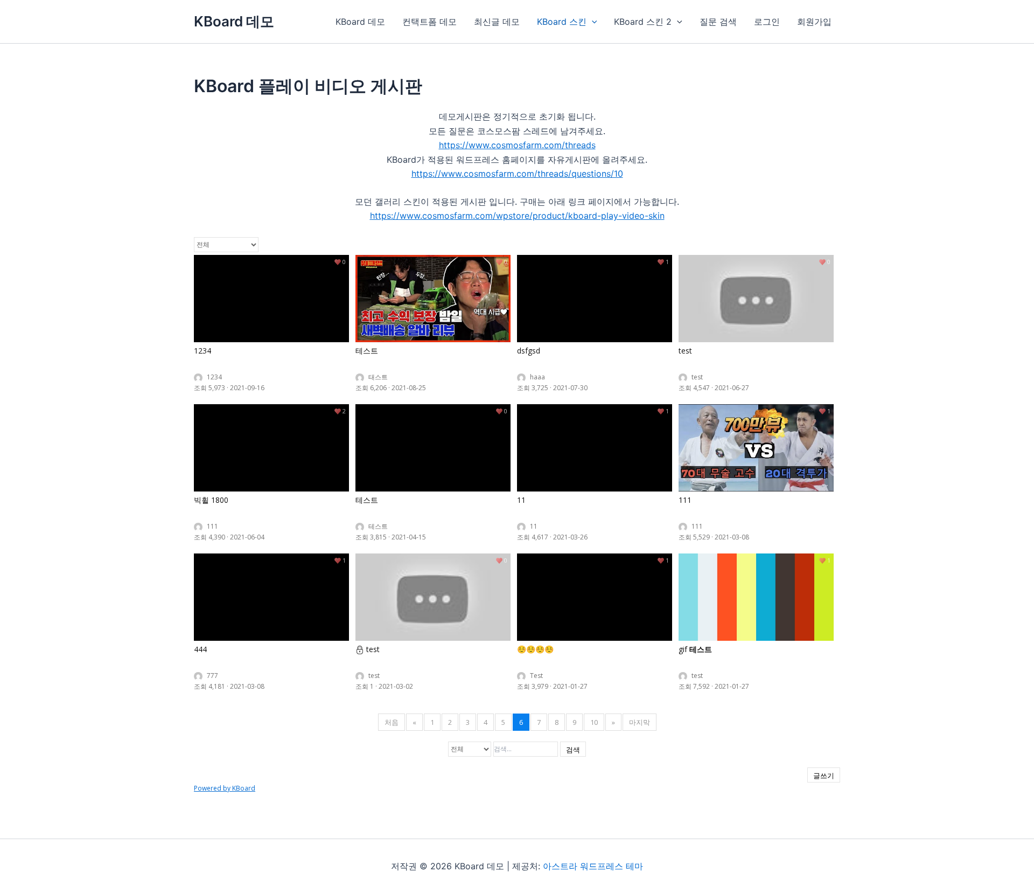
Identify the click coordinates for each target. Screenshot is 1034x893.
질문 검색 (718, 21)
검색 (573, 749)
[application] (591, 21)
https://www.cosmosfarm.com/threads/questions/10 (517, 173)
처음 (392, 722)
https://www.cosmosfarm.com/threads (517, 145)
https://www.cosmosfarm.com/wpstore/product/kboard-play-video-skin (517, 215)
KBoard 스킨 (561, 21)
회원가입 (814, 21)
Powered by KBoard (224, 788)
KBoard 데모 (234, 21)
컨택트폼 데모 (429, 21)
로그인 (767, 21)
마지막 (639, 722)
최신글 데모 (497, 21)
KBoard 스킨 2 (643, 21)
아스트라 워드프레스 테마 (593, 866)
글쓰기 (823, 775)
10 (594, 722)
